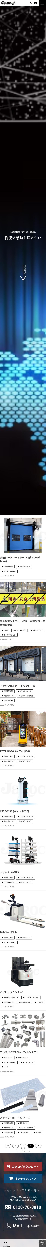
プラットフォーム (25, 691)
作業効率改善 (8, 700)
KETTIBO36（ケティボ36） (15, 751)
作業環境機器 (8, 566)
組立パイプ (7, 1057)
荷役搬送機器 (8, 756)
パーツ (6, 1067)
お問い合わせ (35, 3)
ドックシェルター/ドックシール (17, 685)
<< (8, 1146)
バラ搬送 (40, 1002)
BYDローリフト (8, 932)
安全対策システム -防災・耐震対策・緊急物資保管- (22, 623)
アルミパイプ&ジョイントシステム (19, 1052)
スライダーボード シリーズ (15, 1117)
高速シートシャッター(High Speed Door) (20, 559)
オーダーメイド (28, 1062)
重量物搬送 (23, 1123)
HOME (5, 1242)
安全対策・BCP (25, 566)
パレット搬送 (24, 1132)
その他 (6, 630)
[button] (42, 3)
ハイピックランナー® (11, 992)
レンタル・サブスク (26, 756)
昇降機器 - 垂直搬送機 (11, 997)
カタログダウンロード (25, 1166)
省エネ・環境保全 (10, 571)
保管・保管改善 (20, 630)
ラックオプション (10, 635)
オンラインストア (25, 1178)
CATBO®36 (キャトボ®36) (14, 811)
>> (27, 1150)
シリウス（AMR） (10, 872)
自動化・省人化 (26, 761)
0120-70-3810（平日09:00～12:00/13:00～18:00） (31, 3)
